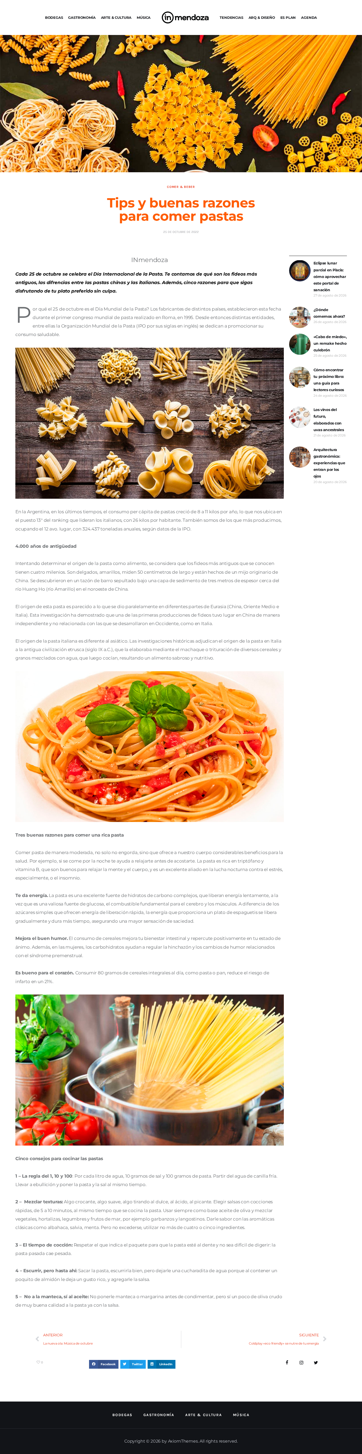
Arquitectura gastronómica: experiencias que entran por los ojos (329, 463)
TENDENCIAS (231, 17)
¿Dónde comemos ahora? (329, 313)
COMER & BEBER (181, 187)
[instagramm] (301, 1362)
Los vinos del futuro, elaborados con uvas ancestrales (329, 419)
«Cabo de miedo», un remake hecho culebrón (330, 343)
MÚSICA (144, 17)
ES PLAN (288, 17)
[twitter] (316, 1362)
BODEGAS (54, 17)
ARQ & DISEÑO (262, 17)
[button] (103, 1364)
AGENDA (309, 17)
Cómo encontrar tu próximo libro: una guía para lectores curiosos (329, 380)
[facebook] (287, 1362)
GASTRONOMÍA (81, 17)
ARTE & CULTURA (116, 17)
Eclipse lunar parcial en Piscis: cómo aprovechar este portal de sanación (330, 276)
